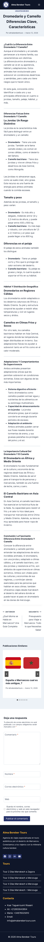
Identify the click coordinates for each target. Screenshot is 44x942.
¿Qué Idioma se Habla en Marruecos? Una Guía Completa (11, 619)
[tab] (17, 700)
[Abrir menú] (39, 5)
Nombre (10, 774)
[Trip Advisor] (15, 856)
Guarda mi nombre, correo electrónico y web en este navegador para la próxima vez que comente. (23, 809)
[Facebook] (5, 856)
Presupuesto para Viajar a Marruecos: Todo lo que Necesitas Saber (32, 621)
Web (7, 799)
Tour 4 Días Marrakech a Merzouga (20, 884)
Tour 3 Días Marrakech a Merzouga (20, 878)
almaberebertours (16, 33)
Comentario (11, 734)
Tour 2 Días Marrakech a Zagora (19, 871)
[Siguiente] (37, 674)
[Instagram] (10, 856)
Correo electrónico (15, 786)
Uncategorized (22, 11)
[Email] (19, 856)
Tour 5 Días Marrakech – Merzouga (20, 890)
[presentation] (22, 663)
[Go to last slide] (6, 674)
